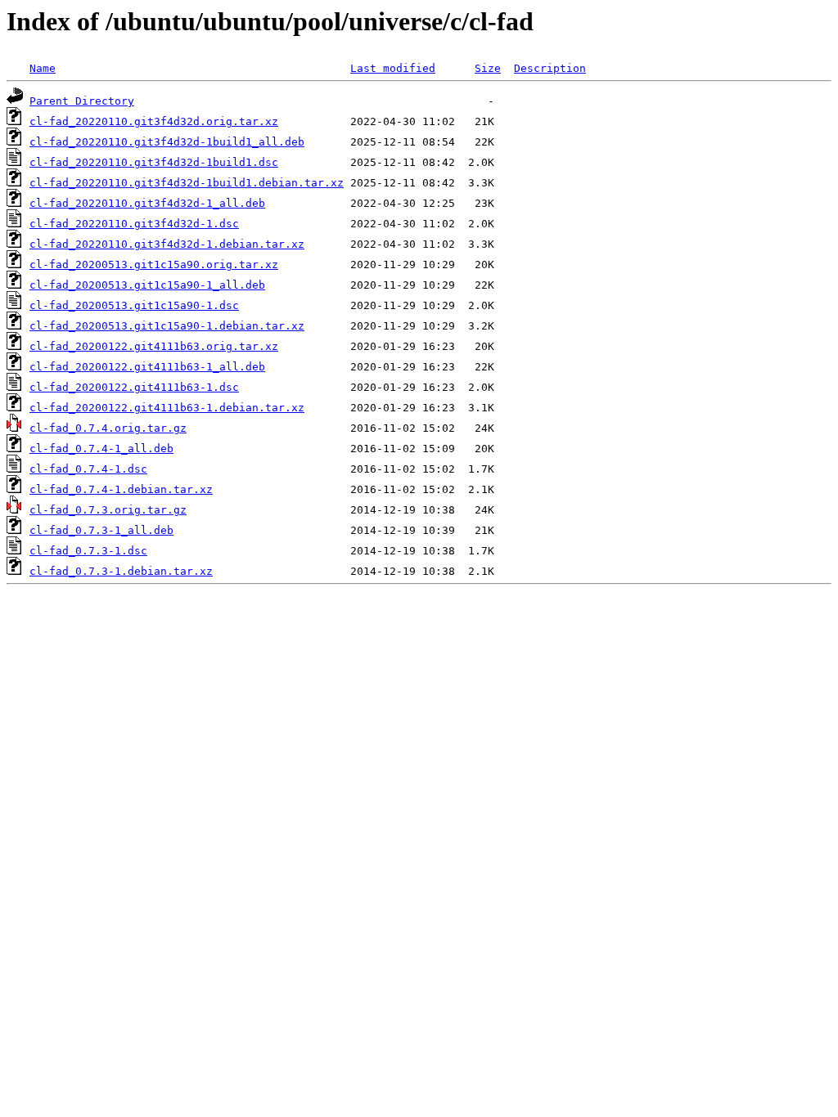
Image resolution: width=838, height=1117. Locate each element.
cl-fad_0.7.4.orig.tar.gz (108, 428)
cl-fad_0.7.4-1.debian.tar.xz (121, 489)
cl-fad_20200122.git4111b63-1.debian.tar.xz (166, 407)
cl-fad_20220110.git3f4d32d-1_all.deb (147, 203)
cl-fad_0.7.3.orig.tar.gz (108, 510)
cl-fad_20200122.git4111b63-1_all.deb (147, 367)
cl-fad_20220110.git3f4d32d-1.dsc (134, 224)
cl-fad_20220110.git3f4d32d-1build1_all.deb (166, 142)
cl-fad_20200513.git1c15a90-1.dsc (134, 305)
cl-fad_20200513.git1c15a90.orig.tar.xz (153, 264)
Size (488, 68)
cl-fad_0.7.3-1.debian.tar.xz (121, 571)
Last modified (392, 68)
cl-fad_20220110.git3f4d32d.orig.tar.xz (153, 121)
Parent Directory (81, 101)
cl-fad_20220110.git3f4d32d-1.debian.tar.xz (166, 244)
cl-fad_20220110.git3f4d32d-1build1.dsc (153, 162)
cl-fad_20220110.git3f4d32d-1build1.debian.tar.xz (186, 183)
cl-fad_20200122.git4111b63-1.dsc (134, 387)
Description (550, 68)
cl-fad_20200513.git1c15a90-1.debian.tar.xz (166, 326)
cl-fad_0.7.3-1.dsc (88, 551)
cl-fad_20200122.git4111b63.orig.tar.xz (153, 346)
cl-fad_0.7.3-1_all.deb (101, 530)
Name (42, 68)
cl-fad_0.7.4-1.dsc (88, 469)
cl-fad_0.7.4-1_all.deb (101, 448)
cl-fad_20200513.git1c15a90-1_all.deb (147, 285)
